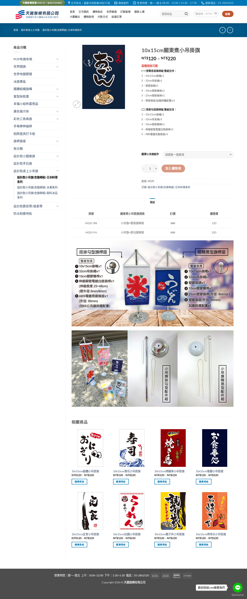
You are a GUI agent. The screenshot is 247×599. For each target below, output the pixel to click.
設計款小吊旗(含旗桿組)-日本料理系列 (62, 30)
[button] (206, 14)
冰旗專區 (20, 81)
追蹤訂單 (117, 16)
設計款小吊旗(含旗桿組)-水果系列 (37, 187)
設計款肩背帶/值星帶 (28, 206)
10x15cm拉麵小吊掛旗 (126, 534)
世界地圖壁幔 (23, 74)
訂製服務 (125, 11)
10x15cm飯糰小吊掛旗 (85, 471)
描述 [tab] (152, 202)
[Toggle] (57, 59)
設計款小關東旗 (24, 156)
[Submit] (186, 14)
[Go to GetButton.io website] (238, 595)
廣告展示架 (21, 111)
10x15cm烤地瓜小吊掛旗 (211, 534)
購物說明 (89, 16)
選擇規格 (79, 481)
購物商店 (98, 11)
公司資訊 (84, 11)
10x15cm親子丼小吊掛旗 (169, 534)
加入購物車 (173, 168)
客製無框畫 (21, 96)
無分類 (18, 148)
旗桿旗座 (20, 141)
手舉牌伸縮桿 (23, 126)
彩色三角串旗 (23, 119)
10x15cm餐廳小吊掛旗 (209, 471)
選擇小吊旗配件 (150, 154)
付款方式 (103, 16)
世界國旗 (112, 11)
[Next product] (222, 30)
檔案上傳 (139, 11)
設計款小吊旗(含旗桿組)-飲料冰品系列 (37, 195)
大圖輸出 (75, 16)
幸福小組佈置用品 (26, 104)
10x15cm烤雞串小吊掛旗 (169, 471)
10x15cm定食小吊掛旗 (85, 534)
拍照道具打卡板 (24, 133)
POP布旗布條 (23, 59)
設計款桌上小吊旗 (30, 30)
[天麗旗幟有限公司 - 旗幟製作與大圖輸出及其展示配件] (38, 14)
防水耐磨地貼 (23, 213)
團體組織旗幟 (23, 89)
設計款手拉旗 (23, 163)
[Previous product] (230, 30)
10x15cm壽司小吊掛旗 (126, 471)
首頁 (72, 11)
